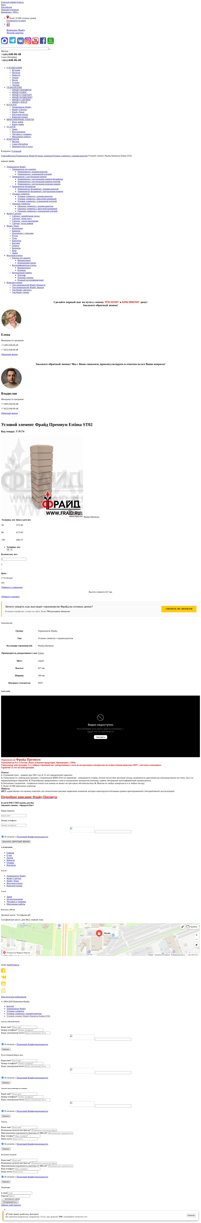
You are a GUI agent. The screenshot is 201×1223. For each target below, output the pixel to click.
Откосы (15, 245)
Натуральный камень (22, 273)
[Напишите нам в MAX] (4, 43)
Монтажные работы (16, 904)
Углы (14, 238)
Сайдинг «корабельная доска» (26, 216)
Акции (10, 858)
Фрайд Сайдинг (14, 213)
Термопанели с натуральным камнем (29, 176)
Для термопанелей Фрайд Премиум (28, 285)
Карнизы (16, 231)
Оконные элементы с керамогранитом (35, 206)
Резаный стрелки (25, 277)
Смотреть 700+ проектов (179, 609)
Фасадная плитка (15, 255)
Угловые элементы (21, 194)
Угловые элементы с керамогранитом (35, 196)
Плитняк (22, 275)
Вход (3, 5)
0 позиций (16, 151)
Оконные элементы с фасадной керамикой (37, 208)
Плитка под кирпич (21, 258)
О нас (9, 855)
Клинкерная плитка (27, 263)
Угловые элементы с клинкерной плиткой (37, 201)
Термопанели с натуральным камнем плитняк (39, 181)
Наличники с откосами (23, 233)
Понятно (191, 1215)
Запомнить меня (12, 1199)
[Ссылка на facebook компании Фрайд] (43, 43)
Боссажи (16, 243)
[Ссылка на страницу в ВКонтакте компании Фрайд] (20, 43)
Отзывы (10, 862)
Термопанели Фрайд (16, 167)
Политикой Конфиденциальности (32, 837)
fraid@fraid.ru (13, 965)
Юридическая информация (13, 997)
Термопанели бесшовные (24, 186)
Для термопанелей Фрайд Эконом (28, 287)
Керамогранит (24, 260)
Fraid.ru (4, 2)
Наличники (17, 228)
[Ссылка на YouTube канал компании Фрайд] (35, 43)
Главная (10, 853)
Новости (11, 860)
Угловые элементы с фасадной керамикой (37, 199)
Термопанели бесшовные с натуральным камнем (40, 191)
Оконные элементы (21, 204)
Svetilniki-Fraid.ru (16, 2)
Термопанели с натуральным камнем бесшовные (40, 179)
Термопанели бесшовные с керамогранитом (38, 189)
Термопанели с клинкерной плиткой (35, 174)
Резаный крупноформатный (31, 280)
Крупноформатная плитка (24, 265)
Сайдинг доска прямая (22, 223)
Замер (9, 897)
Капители (16, 240)
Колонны (16, 248)
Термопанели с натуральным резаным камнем (39, 184)
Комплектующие (14, 282)
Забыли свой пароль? (11, 1205)
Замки (15, 253)
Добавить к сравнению (12, 587)
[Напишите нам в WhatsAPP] (50, 43)
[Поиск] (49, 49)
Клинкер (22, 270)
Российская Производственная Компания (10, 9)
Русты (15, 236)
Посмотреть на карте (16, 20)
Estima (41, 653)
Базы (14, 250)
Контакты (11, 865)
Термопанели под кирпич (24, 169)
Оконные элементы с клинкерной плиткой (37, 211)
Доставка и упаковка (16, 901)
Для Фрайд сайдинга (21, 290)
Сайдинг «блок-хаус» (22, 218)
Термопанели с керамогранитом (32, 172)
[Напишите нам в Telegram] (12, 43)
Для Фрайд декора (20, 292)
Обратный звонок (9, 354)
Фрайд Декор (13, 226)
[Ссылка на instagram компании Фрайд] (28, 43)
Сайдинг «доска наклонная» (25, 221)
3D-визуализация (15, 899)
